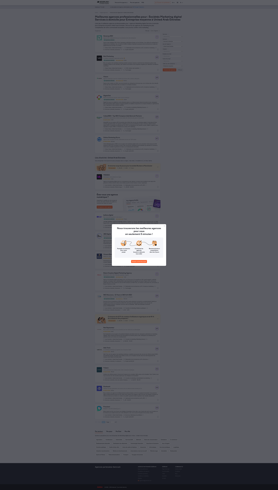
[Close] (164, 226)
